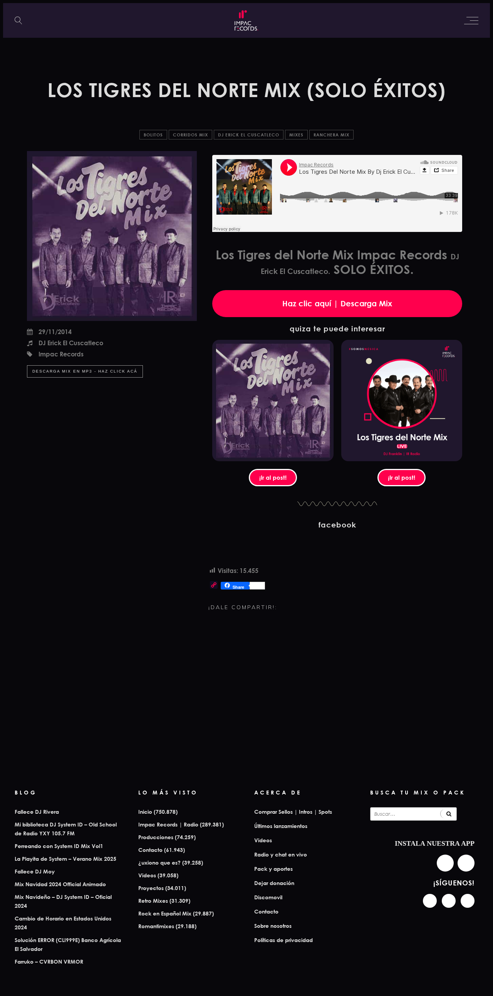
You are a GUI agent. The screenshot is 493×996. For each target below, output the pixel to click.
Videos (147, 875)
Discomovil (268, 897)
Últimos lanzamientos (280, 826)
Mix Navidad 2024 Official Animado (60, 884)
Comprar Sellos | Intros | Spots (293, 811)
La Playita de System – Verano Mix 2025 (65, 858)
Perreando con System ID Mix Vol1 (59, 846)
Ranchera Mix (331, 135)
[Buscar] (448, 814)
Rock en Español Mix (164, 913)
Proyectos (151, 888)
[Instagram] (430, 901)
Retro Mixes (153, 900)
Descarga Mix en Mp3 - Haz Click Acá (85, 371)
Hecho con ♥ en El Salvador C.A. (247, 986)
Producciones (155, 837)
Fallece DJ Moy (35, 871)
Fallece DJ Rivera (37, 811)
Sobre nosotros (273, 925)
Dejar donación (274, 883)
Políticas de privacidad (283, 940)
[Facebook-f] (449, 901)
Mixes (296, 135)
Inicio (145, 811)
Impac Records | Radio (168, 824)
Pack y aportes (273, 868)
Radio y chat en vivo (280, 854)
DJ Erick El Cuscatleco (248, 135)
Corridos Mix (190, 135)
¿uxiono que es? (159, 862)
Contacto (150, 850)
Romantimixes (156, 926)
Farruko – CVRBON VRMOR (49, 961)
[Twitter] (468, 901)
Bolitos (153, 135)
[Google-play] (466, 863)
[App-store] (445, 863)
